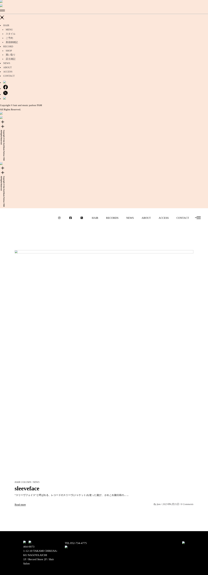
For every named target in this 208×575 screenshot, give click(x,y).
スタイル (10, 33)
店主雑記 (10, 59)
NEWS (6, 63)
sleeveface (27, 488)
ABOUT (7, 67)
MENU (9, 29)
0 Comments (187, 504)
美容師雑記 (12, 42)
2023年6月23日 (171, 504)
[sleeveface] (104, 361)
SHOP (9, 50)
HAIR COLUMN (23, 482)
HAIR (6, 25)
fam (159, 504)
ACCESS (7, 71)
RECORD (8, 46)
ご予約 (9, 38)
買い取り (10, 54)
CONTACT (9, 76)
